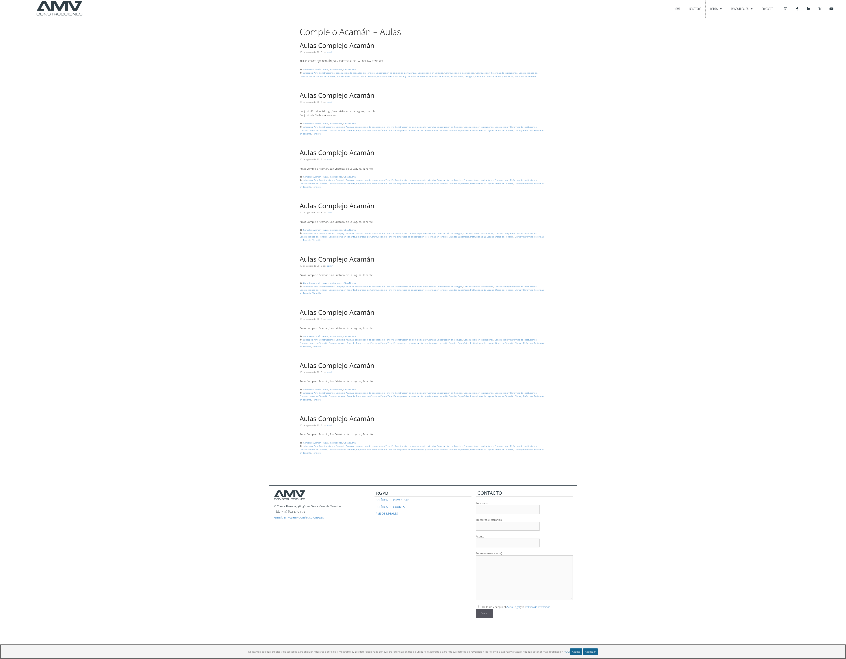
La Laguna (469, 76)
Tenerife (316, 133)
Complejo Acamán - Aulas (315, 69)
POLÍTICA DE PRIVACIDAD (392, 500)
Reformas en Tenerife (525, 76)
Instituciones (336, 69)
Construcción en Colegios (430, 72)
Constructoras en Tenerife (322, 76)
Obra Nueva (349, 69)
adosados (308, 72)
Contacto (767, 8)
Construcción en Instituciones (459, 72)
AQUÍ (567, 651)
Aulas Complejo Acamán (337, 45)
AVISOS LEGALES (387, 513)
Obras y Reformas (504, 76)
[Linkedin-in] (808, 8)
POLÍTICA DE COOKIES (390, 507)
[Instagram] (785, 8)
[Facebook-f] (797, 8)
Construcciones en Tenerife (314, 130)
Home (677, 8)
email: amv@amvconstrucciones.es (299, 517)
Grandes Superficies (439, 76)
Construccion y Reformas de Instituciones (496, 72)
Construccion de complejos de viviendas (396, 72)
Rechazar (590, 651)
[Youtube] (831, 8)
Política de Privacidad (537, 607)
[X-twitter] (820, 8)
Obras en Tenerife (484, 76)
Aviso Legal (513, 607)
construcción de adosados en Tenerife (355, 72)
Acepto (576, 651)
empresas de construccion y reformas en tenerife (402, 76)
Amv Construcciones (324, 72)
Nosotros (695, 8)
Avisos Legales (739, 8)
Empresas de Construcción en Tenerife (356, 76)
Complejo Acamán (345, 126)
